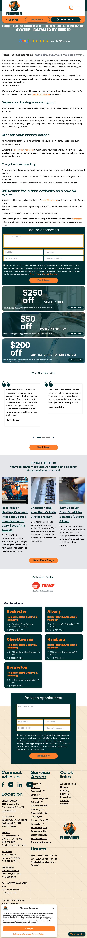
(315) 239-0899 (16, 686)
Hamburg (56, 639)
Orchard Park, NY (39, 820)
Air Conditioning (68, 784)
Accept (29, 929)
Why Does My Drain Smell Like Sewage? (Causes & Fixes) (71, 514)
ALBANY (6, 833)
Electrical (64, 794)
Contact (64, 804)
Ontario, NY (36, 817)
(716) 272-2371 (66, 19)
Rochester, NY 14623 (11, 823)
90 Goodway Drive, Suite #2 (14, 820)
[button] (54, 908)
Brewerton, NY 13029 (11, 874)
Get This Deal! (75, 307)
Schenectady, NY (39, 828)
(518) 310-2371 (9, 842)
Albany (54, 612)
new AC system (49, 200)
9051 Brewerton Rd (10, 871)
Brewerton (17, 667)
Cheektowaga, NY (39, 799)
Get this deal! (76, 360)
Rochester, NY (38, 824)
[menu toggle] (78, 8)
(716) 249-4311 (57, 658)
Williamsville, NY (39, 839)
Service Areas (40, 774)
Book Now (37, 19)
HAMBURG (7, 852)
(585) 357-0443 (9, 826)
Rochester (17, 612)
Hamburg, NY (37, 809)
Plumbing (64, 791)
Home (6, 55)
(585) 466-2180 (16, 630)
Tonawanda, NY (38, 831)
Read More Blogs (43, 560)
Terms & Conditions (50, 274)
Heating (64, 787)
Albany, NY (36, 784)
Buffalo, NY (36, 795)
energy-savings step (23, 150)
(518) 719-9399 (57, 630)
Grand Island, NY (39, 806)
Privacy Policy (38, 934)
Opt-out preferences (22, 934)
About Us (64, 801)
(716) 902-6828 (16, 658)
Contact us (77, 219)
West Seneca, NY (39, 835)
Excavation (65, 797)
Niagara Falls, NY (39, 813)
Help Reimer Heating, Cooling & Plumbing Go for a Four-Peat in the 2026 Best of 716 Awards (15, 519)
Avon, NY (35, 788)
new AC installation (41, 94)
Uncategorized (22, 55)
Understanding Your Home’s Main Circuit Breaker (43, 512)
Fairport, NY (37, 802)
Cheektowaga (20, 639)
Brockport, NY (38, 791)
